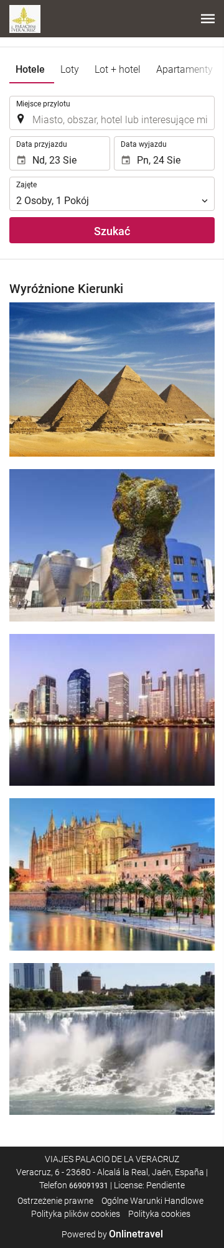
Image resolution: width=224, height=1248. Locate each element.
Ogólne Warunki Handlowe (152, 1201)
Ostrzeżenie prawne (55, 1201)
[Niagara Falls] (112, 1039)
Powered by (112, 1234)
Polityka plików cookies (75, 1214)
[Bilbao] (112, 545)
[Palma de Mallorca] (112, 874)
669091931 (88, 1185)
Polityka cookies (159, 1214)
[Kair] (112, 379)
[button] (208, 19)
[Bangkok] (112, 710)
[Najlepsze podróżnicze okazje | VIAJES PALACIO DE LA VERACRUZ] (24, 18)
